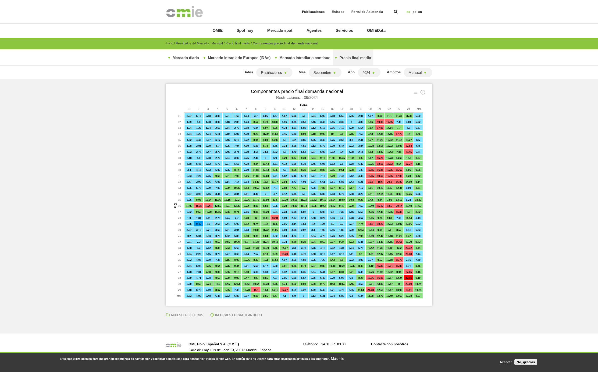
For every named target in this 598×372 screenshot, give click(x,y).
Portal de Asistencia (367, 12)
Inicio (169, 43)
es (408, 12)
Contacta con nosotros (389, 344)
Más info (337, 359)
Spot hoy (245, 30)
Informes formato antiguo (238, 315)
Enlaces (338, 12)
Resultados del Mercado (192, 43)
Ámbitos (394, 72)
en (420, 12)
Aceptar (506, 362)
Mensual (217, 43)
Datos (248, 72)
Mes (302, 72)
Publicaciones (313, 12)
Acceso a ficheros (187, 315)
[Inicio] (184, 12)
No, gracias (525, 362)
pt (414, 12)
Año (351, 72)
